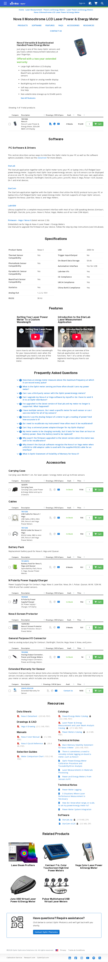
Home (21, 10)
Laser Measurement (33, 10)
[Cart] (96, 3)
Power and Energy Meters (54, 10)
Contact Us (56, 31)
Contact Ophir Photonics (46, 932)
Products (23, 25)
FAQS (60, 25)
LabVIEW (12, 205)
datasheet (42, 158)
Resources (88, 25)
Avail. (69, 115)
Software (37, 25)
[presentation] (54, 481)
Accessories (73, 25)
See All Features (28, 98)
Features (50, 25)
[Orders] (90, 3)
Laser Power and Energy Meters (80, 10)
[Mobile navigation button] (5, 3)
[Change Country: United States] (57, 950)
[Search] (102, 3)
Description (25, 115)
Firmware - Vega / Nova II (19, 220)
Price (79, 115)
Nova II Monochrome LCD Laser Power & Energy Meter (57, 12)
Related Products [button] (56, 834)
